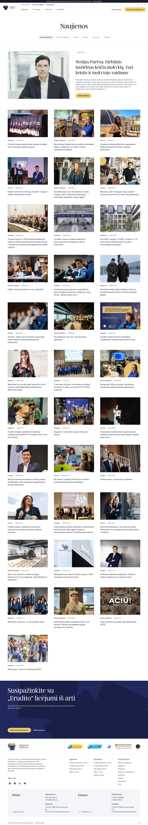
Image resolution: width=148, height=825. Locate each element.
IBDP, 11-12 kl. (74, 772)
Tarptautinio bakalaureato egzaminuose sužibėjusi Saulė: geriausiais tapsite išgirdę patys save (119, 434)
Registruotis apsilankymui (135, 9)
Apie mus (48, 9)
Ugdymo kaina (99, 775)
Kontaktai (60, 9)
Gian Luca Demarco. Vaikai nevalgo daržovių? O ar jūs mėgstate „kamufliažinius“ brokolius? (28, 577)
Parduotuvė (122, 781)
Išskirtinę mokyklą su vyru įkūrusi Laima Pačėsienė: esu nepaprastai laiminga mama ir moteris (119, 529)
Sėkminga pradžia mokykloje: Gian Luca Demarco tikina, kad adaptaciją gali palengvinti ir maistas (71, 624)
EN (145, 4)
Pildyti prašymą (97, 1)
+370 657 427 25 (51, 812)
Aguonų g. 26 (18, 812)
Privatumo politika (39, 823)
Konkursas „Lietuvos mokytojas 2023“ (24, 669)
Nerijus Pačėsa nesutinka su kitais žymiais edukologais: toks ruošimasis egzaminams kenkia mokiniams (26, 482)
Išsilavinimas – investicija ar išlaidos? (116, 479)
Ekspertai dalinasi (62, 37)
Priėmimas (36, 9)
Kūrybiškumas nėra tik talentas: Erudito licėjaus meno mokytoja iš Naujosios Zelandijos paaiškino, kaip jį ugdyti (71, 194)
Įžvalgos (85, 37)
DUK (119, 784)
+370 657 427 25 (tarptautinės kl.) (124, 812)
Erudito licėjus (123, 759)
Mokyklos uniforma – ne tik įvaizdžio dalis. (26, 622)
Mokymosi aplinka (124, 763)
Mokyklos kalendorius (126, 772)
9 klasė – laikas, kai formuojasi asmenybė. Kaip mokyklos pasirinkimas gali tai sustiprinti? (26, 339)
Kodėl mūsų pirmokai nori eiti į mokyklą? (25, 289)
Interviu (75, 37)
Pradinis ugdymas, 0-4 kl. (78, 763)
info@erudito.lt (50, 4)
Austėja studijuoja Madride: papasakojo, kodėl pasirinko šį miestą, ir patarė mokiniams (118, 147)
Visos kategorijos (46, 37)
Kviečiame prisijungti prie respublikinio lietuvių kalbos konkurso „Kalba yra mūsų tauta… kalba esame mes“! (72, 292)
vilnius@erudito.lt (51, 800)
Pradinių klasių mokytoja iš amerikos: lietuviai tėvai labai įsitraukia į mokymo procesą (25, 529)
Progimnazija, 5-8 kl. (76, 766)
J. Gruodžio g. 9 (85, 812)
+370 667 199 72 (51, 797)
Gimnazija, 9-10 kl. (75, 769)
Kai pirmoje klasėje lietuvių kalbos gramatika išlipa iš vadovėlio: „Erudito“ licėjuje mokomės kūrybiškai (74, 147)
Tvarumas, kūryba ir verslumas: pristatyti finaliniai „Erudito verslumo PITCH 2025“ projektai (72, 387)
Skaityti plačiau (83, 96)
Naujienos (96, 37)
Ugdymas (24, 9)
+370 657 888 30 (51, 807)
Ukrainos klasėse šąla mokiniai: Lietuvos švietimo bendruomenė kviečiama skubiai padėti (118, 292)
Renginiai (107, 37)
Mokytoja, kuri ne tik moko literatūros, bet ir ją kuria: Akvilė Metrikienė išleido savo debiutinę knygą (27, 387)
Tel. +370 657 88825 (38, 4)
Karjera (120, 778)
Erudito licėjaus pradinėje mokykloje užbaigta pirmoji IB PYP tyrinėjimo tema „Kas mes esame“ (27, 434)
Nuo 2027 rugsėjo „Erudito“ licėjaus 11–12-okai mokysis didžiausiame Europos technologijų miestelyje (119, 242)
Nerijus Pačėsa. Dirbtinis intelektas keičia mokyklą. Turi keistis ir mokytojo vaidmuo (104, 67)
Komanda (121, 775)
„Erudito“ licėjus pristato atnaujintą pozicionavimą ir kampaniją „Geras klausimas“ (69, 242)
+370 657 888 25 (118, 797)
